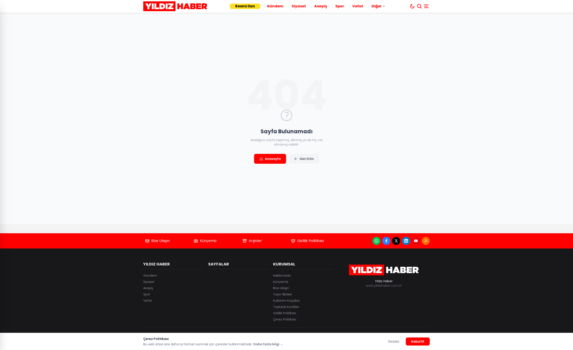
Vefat (357, 6)
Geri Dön (306, 159)
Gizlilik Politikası (310, 240)
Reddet (394, 341)
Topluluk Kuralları (286, 307)
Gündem (275, 6)
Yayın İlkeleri (282, 294)
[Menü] (427, 6)
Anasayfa (273, 159)
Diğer (377, 6)
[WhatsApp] (376, 241)
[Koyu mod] (412, 6)
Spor (339, 6)
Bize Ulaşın (160, 240)
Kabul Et (417, 341)
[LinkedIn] (406, 241)
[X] (396, 241)
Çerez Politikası (284, 319)
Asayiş (320, 6)
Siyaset (299, 6)
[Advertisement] (501, 175)
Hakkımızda (282, 275)
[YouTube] (416, 241)
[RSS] (426, 241)
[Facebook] (386, 241)
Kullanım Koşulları (286, 300)
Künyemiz (208, 240)
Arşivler (255, 240)
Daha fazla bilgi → (268, 344)
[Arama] (419, 6)
